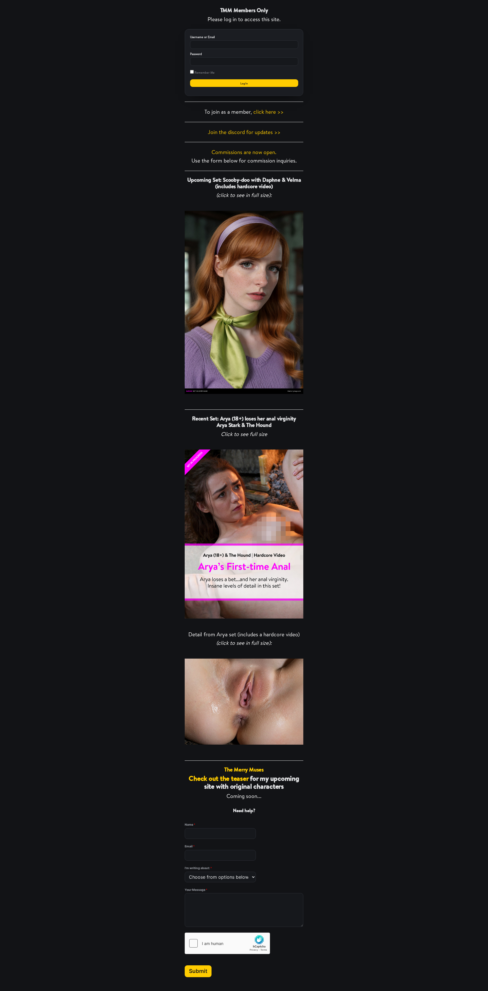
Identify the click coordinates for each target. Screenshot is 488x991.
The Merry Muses (244, 769)
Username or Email (202, 37)
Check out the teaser (218, 778)
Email (190, 846)
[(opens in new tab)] (244, 302)
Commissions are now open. (244, 152)
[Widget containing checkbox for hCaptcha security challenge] (227, 943)
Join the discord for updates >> (244, 132)
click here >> (268, 111)
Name (190, 824)
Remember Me (204, 72)
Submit (198, 971)
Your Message (196, 890)
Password (196, 54)
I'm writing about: (198, 868)
